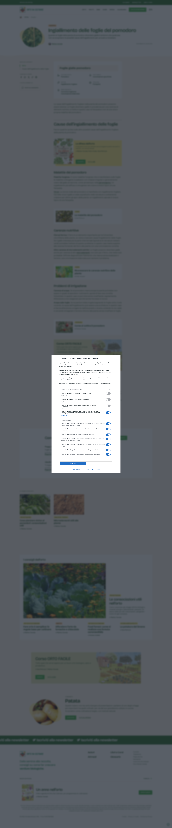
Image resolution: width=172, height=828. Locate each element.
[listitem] (86, 389)
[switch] (108, 393)
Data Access (86, 469)
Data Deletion (76, 469)
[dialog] (86, 414)
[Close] (117, 358)
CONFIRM (73, 463)
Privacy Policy (96, 469)
